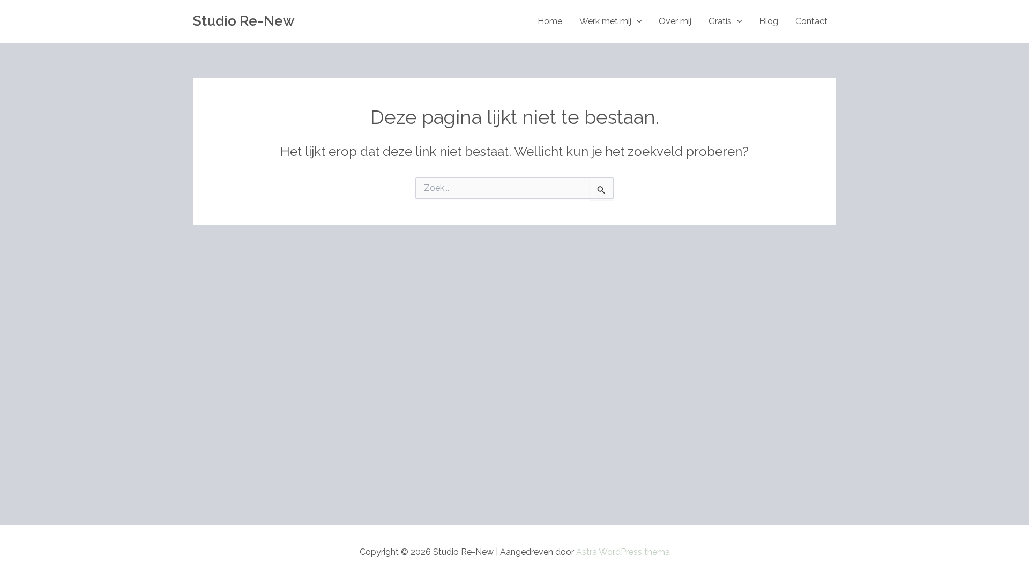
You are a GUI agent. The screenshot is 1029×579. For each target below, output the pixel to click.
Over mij (675, 21)
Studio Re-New (244, 21)
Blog (768, 21)
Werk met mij (605, 21)
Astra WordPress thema (623, 552)
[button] (636, 21)
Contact (811, 21)
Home (550, 21)
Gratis (720, 21)
